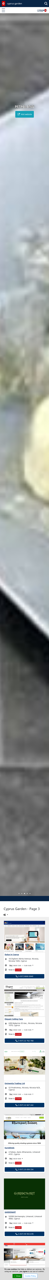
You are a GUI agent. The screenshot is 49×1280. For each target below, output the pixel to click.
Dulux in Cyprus (12, 954)
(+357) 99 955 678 (25, 1234)
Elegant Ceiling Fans (14, 1019)
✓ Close (17, 1276)
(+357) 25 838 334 (25, 1169)
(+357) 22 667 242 (25, 1105)
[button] (19, 893)
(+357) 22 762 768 (25, 1040)
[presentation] (4, 456)
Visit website (26, 114)
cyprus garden (14, 3)
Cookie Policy (30, 1276)
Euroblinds (9, 1148)
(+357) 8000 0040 (25, 976)
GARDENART (10, 1212)
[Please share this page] (5, 915)
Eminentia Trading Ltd (15, 1083)
